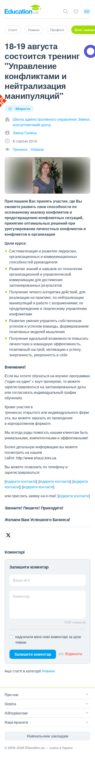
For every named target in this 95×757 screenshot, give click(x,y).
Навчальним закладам (47, 736)
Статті (12, 29)
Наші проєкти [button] (16, 722)
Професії (57, 29)
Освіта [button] (10, 703)
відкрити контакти (21, 481)
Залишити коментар (32, 654)
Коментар (21, 596)
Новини (33, 29)
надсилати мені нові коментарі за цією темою (48, 639)
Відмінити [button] (73, 653)
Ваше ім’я (21, 580)
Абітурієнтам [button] (16, 713)
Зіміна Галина (25, 132)
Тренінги (20, 149)
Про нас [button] (12, 694)
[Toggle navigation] (86, 11)
